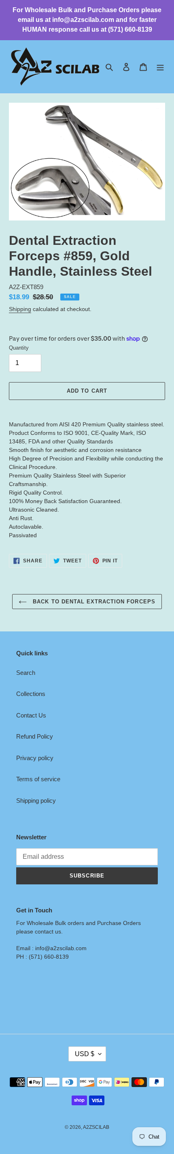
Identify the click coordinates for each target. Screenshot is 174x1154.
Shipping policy (36, 800)
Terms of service (38, 779)
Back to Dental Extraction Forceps (93, 602)
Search (25, 672)
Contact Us (31, 715)
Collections (30, 693)
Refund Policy (34, 736)
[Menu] (160, 67)
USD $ (84, 1053)
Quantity (19, 348)
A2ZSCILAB (96, 1127)
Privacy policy (34, 757)
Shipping (20, 309)
